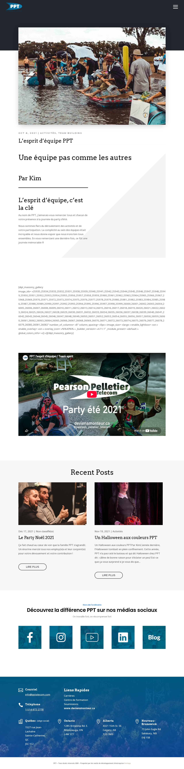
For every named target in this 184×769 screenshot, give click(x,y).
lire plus (32, 566)
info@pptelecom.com (37, 694)
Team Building (70, 133)
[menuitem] (14, 7)
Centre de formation (76, 700)
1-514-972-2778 (34, 709)
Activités (48, 133)
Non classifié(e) (44, 531)
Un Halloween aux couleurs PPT (126, 537)
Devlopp (127, 763)
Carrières (69, 695)
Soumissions (71, 704)
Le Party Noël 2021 (36, 537)
